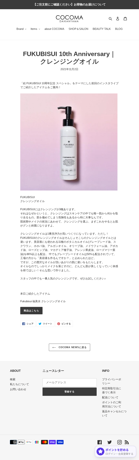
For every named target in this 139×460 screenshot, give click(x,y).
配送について (110, 397)
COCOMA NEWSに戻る (72, 347)
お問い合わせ (18, 389)
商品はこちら (31, 310)
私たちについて (19, 384)
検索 (12, 379)
